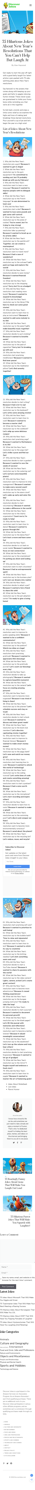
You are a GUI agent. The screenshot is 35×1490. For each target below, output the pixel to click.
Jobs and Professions (24, 1350)
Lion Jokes (12, 1087)
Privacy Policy (9, 1450)
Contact (7, 1448)
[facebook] (11, 1463)
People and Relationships (9, 1359)
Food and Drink (6, 1350)
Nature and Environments (10, 1353)
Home (6, 1422)
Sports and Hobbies (13, 1366)
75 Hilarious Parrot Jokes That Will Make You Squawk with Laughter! (19, 1221)
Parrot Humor (13, 1089)
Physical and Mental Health (10, 1362)
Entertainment (16, 1347)
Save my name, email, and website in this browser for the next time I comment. (18, 1278)
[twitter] (7, 1463)
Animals (4, 1339)
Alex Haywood (20, 65)
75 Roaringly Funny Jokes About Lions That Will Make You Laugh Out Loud (15, 1184)
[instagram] (4, 1463)
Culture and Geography (14, 1343)
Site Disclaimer (9, 1455)
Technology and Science (9, 1369)
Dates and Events (4, 1347)
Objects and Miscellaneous (15, 1356)
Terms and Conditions (12, 1453)
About (6, 1445)
